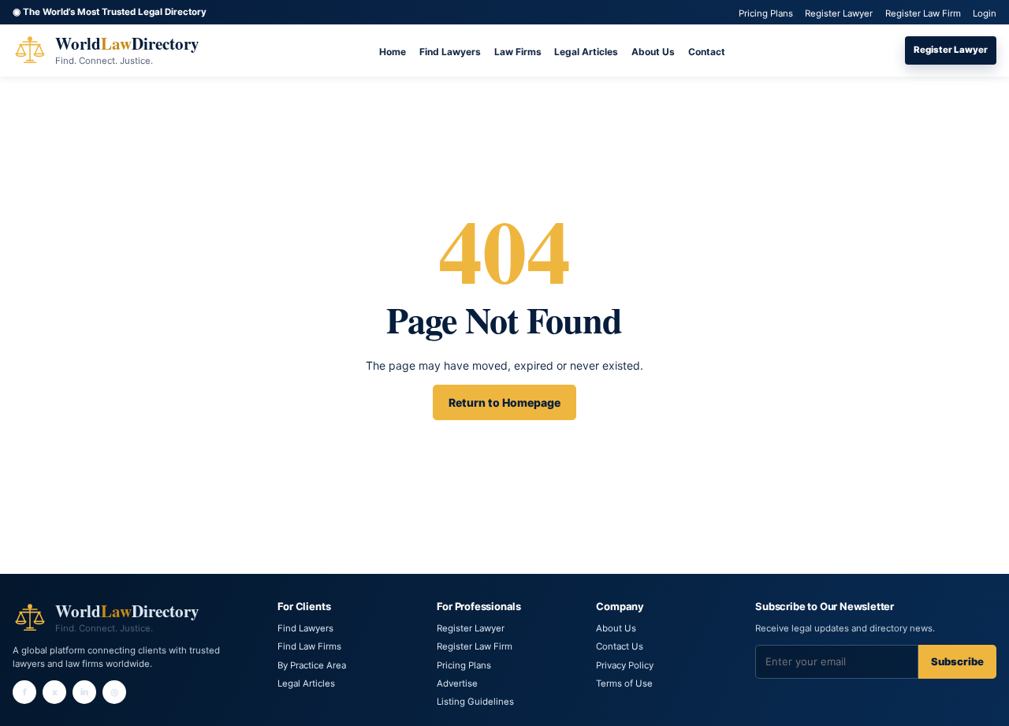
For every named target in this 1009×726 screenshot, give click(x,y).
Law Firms (518, 52)
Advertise (457, 683)
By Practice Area (311, 665)
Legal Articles (586, 52)
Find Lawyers (450, 52)
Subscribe (957, 661)
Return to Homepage (504, 402)
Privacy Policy (624, 665)
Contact (706, 52)
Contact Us (619, 646)
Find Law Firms (309, 646)
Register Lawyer (839, 13)
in (84, 692)
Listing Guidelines (475, 701)
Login (984, 13)
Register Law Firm (923, 13)
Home (392, 52)
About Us (653, 52)
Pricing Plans (766, 13)
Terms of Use (624, 683)
